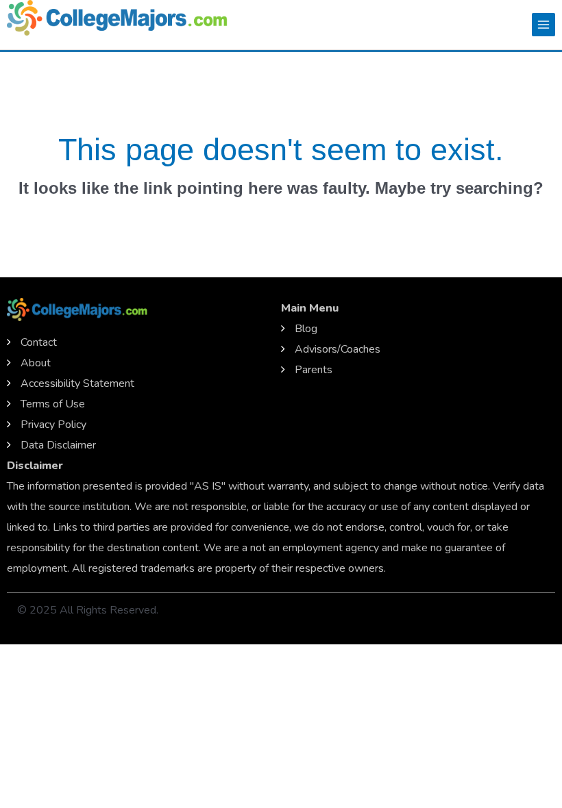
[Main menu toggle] (543, 24)
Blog (306, 328)
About (36, 362)
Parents (313, 369)
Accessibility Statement (77, 383)
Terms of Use (53, 404)
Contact (39, 342)
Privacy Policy (53, 424)
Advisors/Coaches (337, 349)
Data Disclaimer (58, 445)
